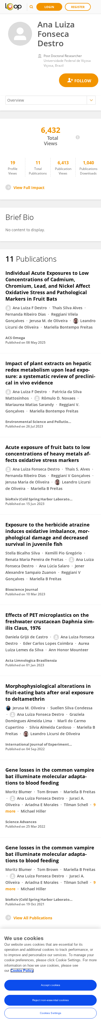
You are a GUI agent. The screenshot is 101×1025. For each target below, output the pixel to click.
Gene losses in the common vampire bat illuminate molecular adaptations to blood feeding (49, 776)
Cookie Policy (22, 971)
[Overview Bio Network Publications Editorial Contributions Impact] (50, 100)
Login (49, 7)
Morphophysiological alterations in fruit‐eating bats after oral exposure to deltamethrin (49, 692)
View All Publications (32, 917)
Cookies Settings (50, 1013)
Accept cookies (50, 985)
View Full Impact (28, 187)
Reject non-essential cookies (50, 1000)
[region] (50, 977)
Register (78, 7)
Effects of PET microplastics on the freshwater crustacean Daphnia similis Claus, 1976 (49, 621)
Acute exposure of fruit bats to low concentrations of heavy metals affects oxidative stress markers (47, 453)
